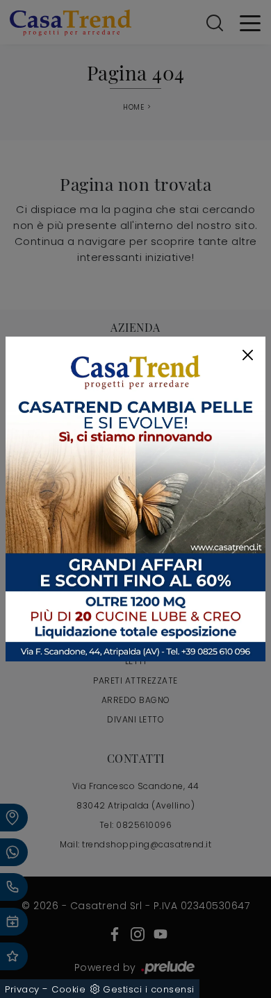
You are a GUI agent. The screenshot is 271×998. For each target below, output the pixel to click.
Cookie (68, 989)
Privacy (22, 989)
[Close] (247, 355)
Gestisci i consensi (149, 989)
